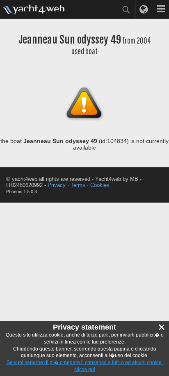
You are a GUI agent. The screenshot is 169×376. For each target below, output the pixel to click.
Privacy (57, 185)
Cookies (100, 185)
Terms (78, 185)
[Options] (161, 9)
